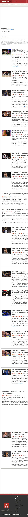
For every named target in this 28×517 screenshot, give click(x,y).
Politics (17, 509)
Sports (13, 54)
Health (16, 5)
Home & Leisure (19, 505)
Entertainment (10, 5)
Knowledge (17, 507)
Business (3, 5)
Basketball (19, 54)
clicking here (8, 44)
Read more (15, 66)
